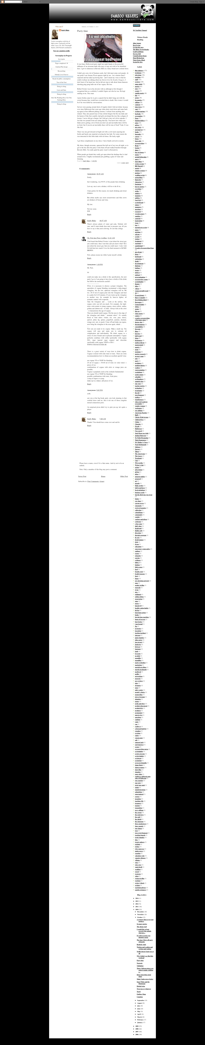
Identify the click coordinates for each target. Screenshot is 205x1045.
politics (137, 198)
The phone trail (142, 927)
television (138, 75)
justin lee (138, 644)
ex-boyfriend (139, 202)
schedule (138, 377)
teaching (137, 77)
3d (136, 293)
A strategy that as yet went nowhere (145, 920)
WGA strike (139, 463)
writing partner (140, 111)
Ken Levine (136, 45)
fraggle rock (139, 572)
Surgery (137, 449)
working (137, 881)
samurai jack (139, 742)
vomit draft (138, 867)
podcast (137, 275)
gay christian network (142, 581)
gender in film (139, 585)
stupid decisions (140, 790)
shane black (139, 765)
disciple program (140, 535)
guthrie (137, 193)
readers (137, 368)
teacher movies (140, 386)
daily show (138, 526)
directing (138, 533)
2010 (137, 909)
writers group (139, 164)
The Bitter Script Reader (141, 49)
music (137, 155)
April (139, 1014)
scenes (137, 747)
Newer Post (82, 476)
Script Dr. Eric (138, 62)
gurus (137, 603)
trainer (137, 239)
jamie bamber (139, 638)
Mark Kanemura (140, 440)
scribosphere (139, 379)
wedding (137, 869)
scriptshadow (139, 282)
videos (137, 288)
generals (137, 587)
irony (136, 223)
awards (137, 483)
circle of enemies (140, 508)
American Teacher (141, 413)
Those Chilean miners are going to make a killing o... (145, 970)
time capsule (139, 826)
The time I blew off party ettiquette (145, 941)
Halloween (138, 429)
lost (136, 225)
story (136, 89)
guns (136, 601)
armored (138, 479)
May (138, 1011)
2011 (137, 906)
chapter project (140, 170)
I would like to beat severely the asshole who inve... (144, 931)
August (139, 1003)
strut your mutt (140, 785)
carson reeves (139, 503)
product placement (141, 706)
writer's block (139, 883)
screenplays (138, 116)
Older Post (124, 476)
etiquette (138, 556)
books (137, 132)
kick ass (137, 647)
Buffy (136, 415)
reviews (137, 82)
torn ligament (139, 395)
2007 (137, 1032)
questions (138, 717)
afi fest (137, 472)
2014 (137, 898)
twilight (137, 844)
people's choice (140, 692)
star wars (138, 384)
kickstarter (138, 340)
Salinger (137, 447)
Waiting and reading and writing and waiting (145, 948)
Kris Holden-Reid (141, 300)
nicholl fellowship (140, 157)
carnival (137, 218)
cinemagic (138, 506)
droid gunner (139, 540)
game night (138, 84)
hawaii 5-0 (138, 606)
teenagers (138, 803)
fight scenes (138, 567)
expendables (139, 327)
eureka (137, 558)
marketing (138, 665)
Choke (137, 422)
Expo (136, 118)
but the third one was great (143, 495)
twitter (137, 846)
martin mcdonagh (141, 669)
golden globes (139, 597)
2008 (137, 1029)
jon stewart (138, 642)
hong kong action (140, 613)
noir (136, 358)
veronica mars (139, 214)
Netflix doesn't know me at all (145, 952)
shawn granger (139, 767)
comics (137, 316)
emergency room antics (142, 549)
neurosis (137, 678)
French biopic (139, 295)
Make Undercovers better (145, 979)
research (138, 211)
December (140, 912)
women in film (139, 878)
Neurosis (139, 963)
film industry (139, 70)
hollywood (138, 336)
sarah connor (139, 374)
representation (139, 370)
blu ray (137, 311)
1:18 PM (99, 264)
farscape (137, 329)
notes (136, 123)
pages (137, 230)
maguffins (138, 660)
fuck (136, 576)
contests (137, 105)
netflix (137, 674)
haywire (137, 333)
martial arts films (140, 667)
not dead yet (139, 130)
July (138, 1006)
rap (136, 724)
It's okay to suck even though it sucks (143, 936)
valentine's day (139, 856)
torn (136, 831)
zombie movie (139, 93)
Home (103, 476)
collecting (138, 510)
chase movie (139, 313)
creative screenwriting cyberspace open (142, 319)
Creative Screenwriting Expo (144, 248)
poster (137, 701)
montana (138, 352)
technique (138, 73)
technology (138, 388)
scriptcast (138, 758)
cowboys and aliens (141, 519)
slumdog (137, 772)
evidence (138, 560)
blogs (136, 254)
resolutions (138, 372)
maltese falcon (139, 343)
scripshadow (139, 751)
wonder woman (140, 406)
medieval (138, 672)
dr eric (137, 537)
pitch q (137, 272)
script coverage (140, 754)
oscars (137, 270)
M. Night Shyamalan (141, 438)
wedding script (140, 175)
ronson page (139, 738)
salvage (137, 234)
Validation (140, 966)
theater (137, 284)
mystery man (139, 356)
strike (137, 191)
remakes (138, 731)
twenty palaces (139, 842)
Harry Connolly (140, 297)
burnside (138, 134)
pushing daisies (140, 365)
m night (137, 656)
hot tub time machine (142, 617)
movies (137, 86)
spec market (139, 780)
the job (137, 393)
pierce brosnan (140, 697)
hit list (137, 610)
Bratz (137, 145)
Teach (139, 991)
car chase (138, 501)
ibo (136, 626)
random (137, 719)
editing (137, 102)
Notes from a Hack (139, 60)
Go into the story (138, 47)
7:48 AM (103, 419)
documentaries (140, 324)
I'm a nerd (138, 431)
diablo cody (138, 531)
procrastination (140, 277)
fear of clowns (139, 152)
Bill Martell (139, 166)
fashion (137, 565)
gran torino (138, 599)
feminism (138, 184)
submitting (138, 792)
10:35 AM (100, 174)
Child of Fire (139, 420)
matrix (137, 347)
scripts (137, 237)
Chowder (138, 424)
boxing (137, 148)
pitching (137, 232)
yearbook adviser (140, 887)
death (137, 261)
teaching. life (139, 801)
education (138, 546)
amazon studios (140, 476)
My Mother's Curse (141, 442)
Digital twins (141, 986)
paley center (139, 690)
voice (136, 862)
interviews (138, 107)
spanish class (139, 381)
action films (138, 177)
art (136, 481)
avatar (137, 309)
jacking (137, 173)
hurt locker (138, 622)
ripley (137, 735)
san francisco (139, 745)
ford (136, 569)
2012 (137, 904)
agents (137, 168)
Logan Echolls (139, 304)
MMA (137, 307)
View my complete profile (61, 51)
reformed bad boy (140, 729)
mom (136, 349)
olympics (138, 685)
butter (137, 499)
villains (137, 860)
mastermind (139, 345)
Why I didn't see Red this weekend (145, 957)
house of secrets (140, 619)
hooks (137, 615)
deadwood (138, 528)
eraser (137, 553)
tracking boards (140, 835)
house (137, 139)
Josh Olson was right (141, 433)
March (139, 1017)
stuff (136, 79)
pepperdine (138, 694)
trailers (137, 397)
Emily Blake (65, 30)
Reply (89, 214)
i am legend (138, 624)
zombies (137, 216)
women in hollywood (141, 291)
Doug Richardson (138, 58)
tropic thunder (139, 837)
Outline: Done (141, 994)
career (137, 136)
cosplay (137, 517)
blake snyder (139, 485)
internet (137, 635)
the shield (138, 819)
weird (137, 872)
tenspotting (138, 808)
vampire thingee (140, 858)
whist (136, 876)
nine (136, 683)
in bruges (138, 628)
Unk (136, 460)
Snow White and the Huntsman (143, 983)
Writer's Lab (139, 465)
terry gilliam (139, 810)
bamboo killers (140, 120)
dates (136, 150)
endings (137, 551)
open (136, 688)
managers (138, 207)
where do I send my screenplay (141, 403)
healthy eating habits (141, 608)
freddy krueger (140, 574)
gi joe (136, 590)
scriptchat (138, 760)
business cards (139, 492)
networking (138, 676)
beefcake (138, 114)
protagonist (138, 713)
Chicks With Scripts (141, 417)
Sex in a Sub (137, 54)
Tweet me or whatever (144, 989)
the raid (137, 817)
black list (138, 180)
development (139, 263)
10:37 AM (103, 220)
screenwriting (139, 143)
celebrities (138, 259)
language (138, 649)
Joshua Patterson (140, 435)
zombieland (139, 246)
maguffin (138, 658)
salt (136, 740)
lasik (136, 651)
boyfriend (138, 256)
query (137, 159)
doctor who (138, 322)
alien (136, 474)
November (140, 914)
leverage (137, 654)
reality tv (138, 726)
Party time (140, 960)
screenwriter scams (141, 279)
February (140, 1020)
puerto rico (138, 715)
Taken (137, 451)
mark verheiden (140, 663)
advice (137, 125)
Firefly (137, 426)
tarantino (138, 799)
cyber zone (138, 524)
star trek (138, 783)
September (141, 1000)
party (127, 163)
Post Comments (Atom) (95, 481)
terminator (138, 390)
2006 (137, 1034)
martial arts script (141, 227)
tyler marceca (139, 849)
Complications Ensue (140, 56)
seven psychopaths (141, 763)
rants (136, 722)
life (136, 95)
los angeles (138, 100)
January (140, 1022)
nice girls (138, 127)
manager (138, 196)
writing (137, 885)
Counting (140, 997)
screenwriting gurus (141, 749)
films (136, 331)
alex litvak (138, 252)
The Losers (138, 456)
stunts (137, 787)
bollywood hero (140, 488)
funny (137, 578)
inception (138, 631)
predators (138, 363)
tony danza (138, 828)
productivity (139, 708)
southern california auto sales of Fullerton (142, 777)
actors (137, 98)
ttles (136, 840)
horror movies (139, 186)
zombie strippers (140, 890)
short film (138, 770)
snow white (138, 774)
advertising (138, 470)
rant (136, 109)
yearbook (138, 243)
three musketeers (140, 824)
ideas (136, 338)
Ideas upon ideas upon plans (144, 976)
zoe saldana (138, 410)
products (138, 710)
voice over (138, 865)
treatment (138, 241)
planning (138, 699)
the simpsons (139, 821)
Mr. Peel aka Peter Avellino (97, 238)
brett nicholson (140, 490)
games (137, 205)
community (138, 515)
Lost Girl (138, 200)
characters (138, 182)
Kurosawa (138, 302)
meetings (138, 209)
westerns (138, 874)
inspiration (138, 221)
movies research (140, 354)
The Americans (140, 454)
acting (137, 467)
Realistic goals (141, 944)
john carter (138, 640)
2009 (137, 1026)
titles (136, 286)
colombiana (138, 512)
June (139, 1009)
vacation (137, 853)
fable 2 (137, 562)
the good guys (139, 815)
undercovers (139, 851)
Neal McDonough (140, 444)
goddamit (138, 594)
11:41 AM (111, 238)
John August (137, 43)
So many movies (142, 924)
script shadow (139, 756)
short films (138, 161)
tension (137, 805)
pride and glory (140, 704)
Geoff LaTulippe (138, 52)
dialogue (137, 266)
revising (137, 733)
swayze (137, 796)
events (123, 163)
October (140, 917)
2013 (137, 901)
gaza (136, 583)
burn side (138, 141)
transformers (139, 399)
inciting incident (140, 633)
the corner (138, 812)
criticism (138, 521)
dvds (136, 542)
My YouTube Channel (140, 30)
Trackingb (138, 458)
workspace (138, 408)
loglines (137, 268)
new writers (139, 681)
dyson (137, 544)
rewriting (138, 189)
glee (136, 592)
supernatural (139, 794)
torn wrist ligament (141, 833)
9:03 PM (99, 390)
